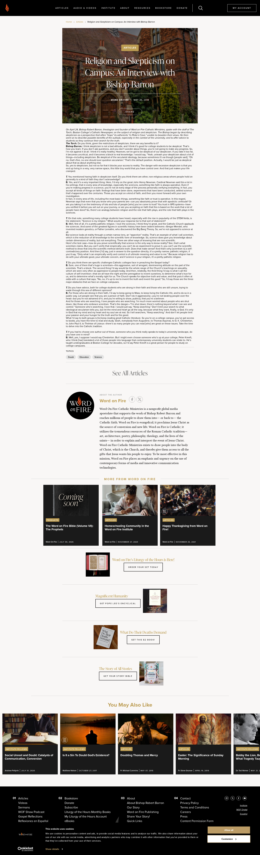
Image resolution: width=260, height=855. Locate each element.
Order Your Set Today (143, 567)
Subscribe (71, 807)
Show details (52, 849)
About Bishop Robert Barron (145, 803)
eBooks (69, 821)
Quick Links (134, 821)
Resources (142, 7)
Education (84, 357)
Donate (182, 7)
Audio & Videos (84, 7)
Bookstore (163, 7)
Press (183, 816)
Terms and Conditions (194, 807)
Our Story (133, 807)
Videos (22, 803)
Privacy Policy (189, 803)
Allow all (228, 830)
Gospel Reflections (30, 816)
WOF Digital (241, 809)
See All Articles (130, 373)
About (125, 7)
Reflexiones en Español (33, 821)
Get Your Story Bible (118, 676)
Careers (185, 812)
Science (98, 357)
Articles (61, 7)
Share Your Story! (138, 816)
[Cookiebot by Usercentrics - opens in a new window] (25, 849)
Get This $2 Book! (143, 639)
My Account (242, 7)
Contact (185, 798)
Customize (227, 839)
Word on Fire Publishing (143, 812)
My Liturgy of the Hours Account (86, 816)
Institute (108, 7)
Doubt (71, 357)
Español (243, 814)
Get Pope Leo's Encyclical (118, 603)
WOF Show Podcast (31, 812)
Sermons (24, 807)
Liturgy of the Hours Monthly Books (88, 812)
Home (69, 22)
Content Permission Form (197, 821)
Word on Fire (120, 100)
